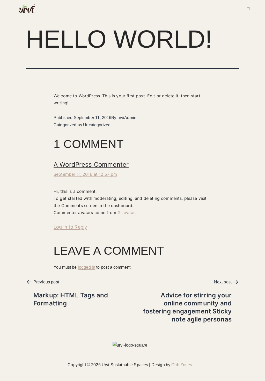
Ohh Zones (181, 365)
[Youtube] (229, 8)
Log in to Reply (70, 227)
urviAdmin (126, 117)
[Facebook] (213, 8)
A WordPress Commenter (91, 164)
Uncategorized (97, 125)
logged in (86, 267)
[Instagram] (221, 8)
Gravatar (126, 212)
